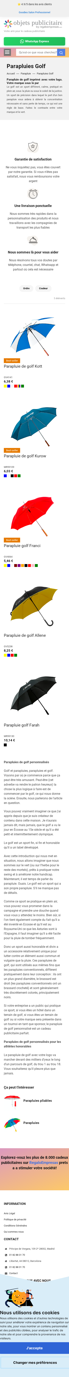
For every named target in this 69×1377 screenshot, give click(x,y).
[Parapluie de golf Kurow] (34, 427)
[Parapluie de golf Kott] (34, 337)
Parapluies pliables (37, 1101)
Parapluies (31, 1123)
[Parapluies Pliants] (12, 1102)
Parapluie (26, 73)
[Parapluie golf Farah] (34, 696)
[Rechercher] (61, 52)
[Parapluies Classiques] (12, 1124)
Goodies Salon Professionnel (34, 12)
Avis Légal (9, 1213)
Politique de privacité (15, 1219)
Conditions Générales (15, 1225)
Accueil (11, 73)
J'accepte (34, 1348)
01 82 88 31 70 (17, 1255)
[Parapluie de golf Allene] (34, 606)
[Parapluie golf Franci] (34, 516)
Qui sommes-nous (14, 1231)
